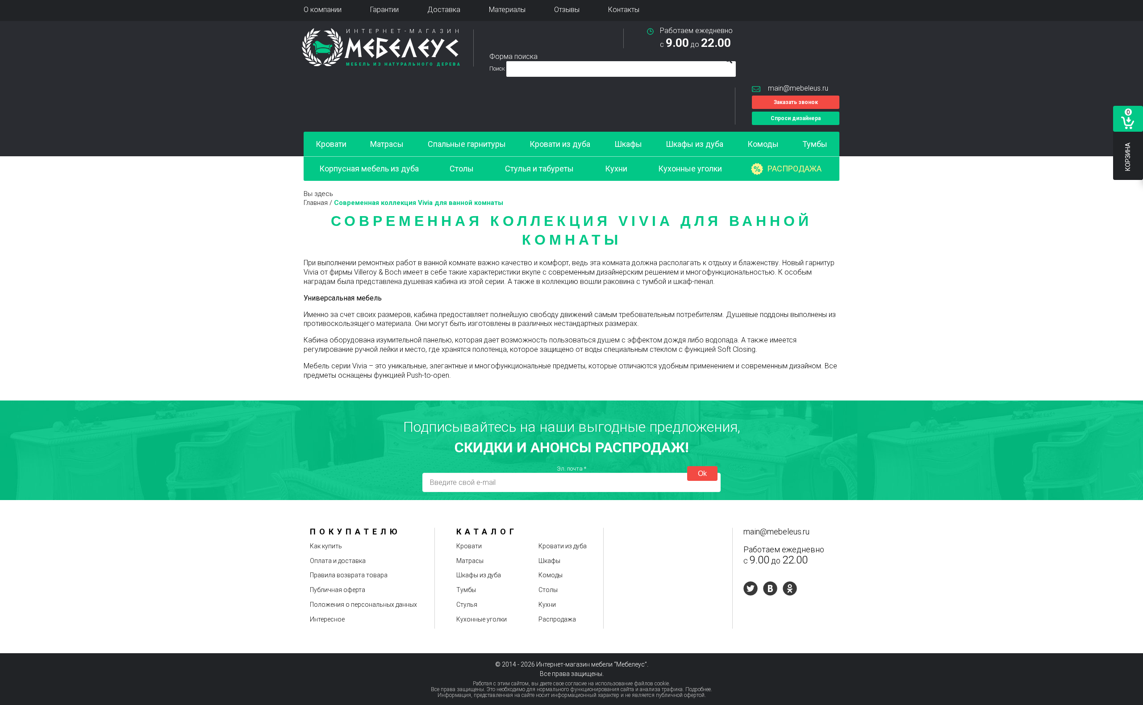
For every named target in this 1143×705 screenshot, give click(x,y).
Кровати (331, 144)
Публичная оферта (337, 589)
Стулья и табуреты (539, 168)
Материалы (507, 9)
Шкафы (628, 144)
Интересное (327, 619)
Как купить (326, 546)
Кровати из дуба (560, 144)
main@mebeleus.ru (798, 88)
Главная (316, 203)
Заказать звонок (796, 102)
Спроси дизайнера (796, 118)
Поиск (497, 68)
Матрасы (387, 144)
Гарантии (384, 9)
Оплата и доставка (338, 560)
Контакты (623, 9)
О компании (323, 9)
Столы (462, 168)
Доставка (443, 9)
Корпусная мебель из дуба (369, 168)
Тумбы (814, 144)
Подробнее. (698, 689)
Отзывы (567, 9)
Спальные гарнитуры (467, 144)
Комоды (763, 144)
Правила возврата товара (349, 575)
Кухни (616, 168)
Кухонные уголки (690, 168)
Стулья (466, 604)
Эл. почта (571, 468)
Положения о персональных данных (363, 604)
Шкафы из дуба (694, 144)
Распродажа (795, 168)
